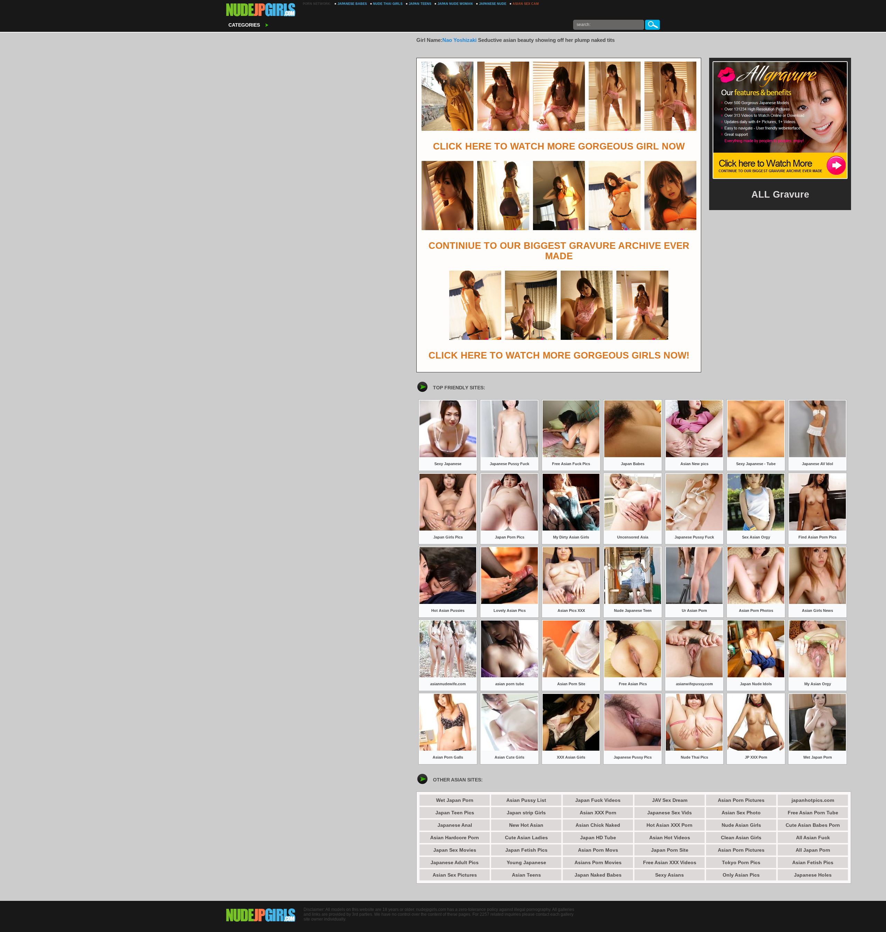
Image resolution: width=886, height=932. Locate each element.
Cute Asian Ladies (526, 837)
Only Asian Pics (741, 875)
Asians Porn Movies (598, 862)
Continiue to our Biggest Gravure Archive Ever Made (558, 251)
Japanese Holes (813, 875)
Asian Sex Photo (741, 812)
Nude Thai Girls (388, 4)
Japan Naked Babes (598, 875)
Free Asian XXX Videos (669, 862)
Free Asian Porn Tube (813, 812)
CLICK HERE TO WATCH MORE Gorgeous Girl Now (559, 146)
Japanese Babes (352, 4)
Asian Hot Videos (669, 837)
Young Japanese (526, 862)
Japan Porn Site (669, 850)
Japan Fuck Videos (598, 800)
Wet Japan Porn (454, 800)
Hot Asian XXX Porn (670, 825)
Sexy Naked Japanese (261, 10)
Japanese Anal (454, 825)
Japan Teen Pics (454, 812)
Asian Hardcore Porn (454, 837)
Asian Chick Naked (598, 825)
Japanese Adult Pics (455, 862)
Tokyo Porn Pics (741, 862)
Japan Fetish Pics (526, 850)
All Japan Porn (813, 850)
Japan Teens (420, 4)
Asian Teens (526, 875)
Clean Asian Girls (741, 837)
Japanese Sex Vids (669, 812)
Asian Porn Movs (598, 850)
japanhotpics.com (813, 800)
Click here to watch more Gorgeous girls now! (558, 355)
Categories (244, 25)
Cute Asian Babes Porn (813, 825)
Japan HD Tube (598, 837)
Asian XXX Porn (598, 812)
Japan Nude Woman (455, 4)
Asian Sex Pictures (455, 875)
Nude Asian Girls (741, 825)
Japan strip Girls (526, 812)
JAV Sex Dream (669, 800)
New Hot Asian (526, 825)
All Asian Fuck (813, 837)
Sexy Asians (669, 875)
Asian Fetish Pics (812, 862)
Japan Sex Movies (454, 850)
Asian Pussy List (526, 800)
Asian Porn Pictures (741, 800)
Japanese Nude (492, 4)
